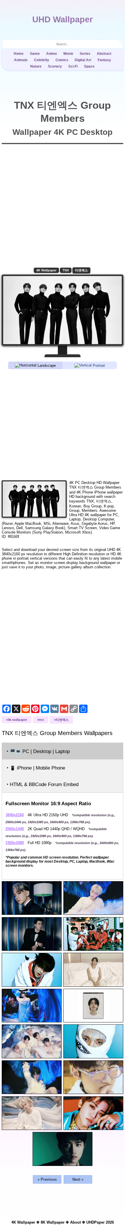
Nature (36, 66)
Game (35, 54)
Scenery (55, 66)
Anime (51, 54)
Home (19, 54)
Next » (77, 1179)
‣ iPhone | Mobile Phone (36, 768)
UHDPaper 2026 (100, 1222)
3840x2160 (15, 815)
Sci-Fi (73, 66)
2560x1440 (15, 829)
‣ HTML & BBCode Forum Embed (42, 784)
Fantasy (104, 60)
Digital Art (83, 60)
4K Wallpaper (46, 270)
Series (85, 54)
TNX (66, 270)
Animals (21, 60)
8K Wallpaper (53, 1222)
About (75, 1222)
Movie (68, 54)
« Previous (47, 1179)
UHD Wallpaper (62, 19)
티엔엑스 (81, 270)
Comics (62, 60)
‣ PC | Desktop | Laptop (38, 751)
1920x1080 (15, 843)
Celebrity (41, 60)
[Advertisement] (62, 424)
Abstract (104, 54)
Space (89, 66)
